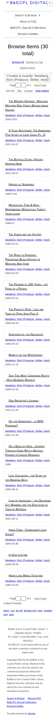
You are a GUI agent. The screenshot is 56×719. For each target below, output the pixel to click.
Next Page (40, 85)
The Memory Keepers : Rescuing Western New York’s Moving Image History (26, 105)
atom (6, 610)
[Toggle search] (50, 3)
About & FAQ (28, 21)
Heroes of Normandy (21, 184)
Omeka (31, 713)
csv (12, 610)
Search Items (27, 67)
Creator (28, 90)
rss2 (11, 614)
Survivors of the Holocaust (26, 334)
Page (13, 85)
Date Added (42, 90)
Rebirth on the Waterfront (26, 354)
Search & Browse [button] (26, 15)
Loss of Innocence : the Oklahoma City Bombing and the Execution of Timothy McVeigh (28, 505)
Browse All (18, 62)
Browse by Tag (34, 62)
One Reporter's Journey (24, 400)
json (40, 610)
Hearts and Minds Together (26, 575)
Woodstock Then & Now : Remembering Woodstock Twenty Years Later (25, 209)
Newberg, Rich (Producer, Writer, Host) (27, 115)
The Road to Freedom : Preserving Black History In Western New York (22, 259)
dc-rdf (19, 610)
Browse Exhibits (28, 34)
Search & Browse (16, 698)
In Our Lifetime (18, 554)
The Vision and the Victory (25, 234)
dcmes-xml (30, 610)
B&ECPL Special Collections (28, 27)
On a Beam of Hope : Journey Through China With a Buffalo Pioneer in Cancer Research (25, 450)
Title (19, 90)
